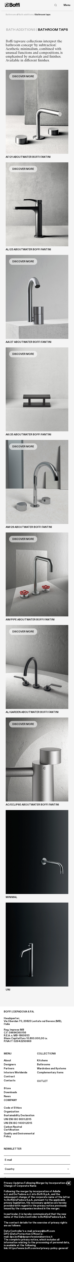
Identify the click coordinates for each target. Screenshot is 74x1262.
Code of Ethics (13, 1107)
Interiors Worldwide (15, 1072)
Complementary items (50, 1072)
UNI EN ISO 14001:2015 (18, 1123)
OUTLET (42, 1081)
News (7, 1096)
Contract (9, 1076)
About (7, 1060)
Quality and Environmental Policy (19, 1135)
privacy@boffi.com (44, 1231)
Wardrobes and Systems (51, 1068)
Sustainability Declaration (19, 1115)
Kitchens (42, 1060)
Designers (10, 1064)
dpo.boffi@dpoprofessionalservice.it (31, 1236)
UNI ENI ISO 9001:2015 (17, 1119)
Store (7, 1088)
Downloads (10, 1092)
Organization (11, 1111)
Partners (9, 1068)
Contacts (9, 1080)
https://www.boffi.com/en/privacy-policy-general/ (38, 1248)
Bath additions (26, 14)
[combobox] (37, 1169)
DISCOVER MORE (23, 76)
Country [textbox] (9, 1169)
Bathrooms (11, 14)
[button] (68, 1183)
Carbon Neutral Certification (13, 1128)
